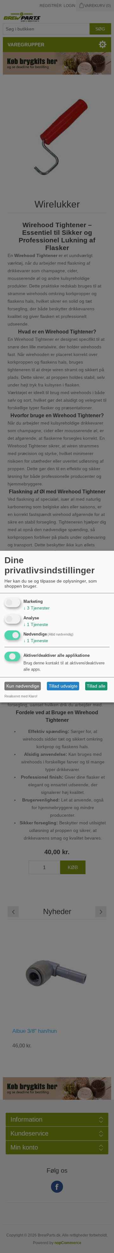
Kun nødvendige (22, 686)
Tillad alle (96, 686)
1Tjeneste (35, 624)
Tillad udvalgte (63, 686)
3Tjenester (36, 607)
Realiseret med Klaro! (20, 696)
